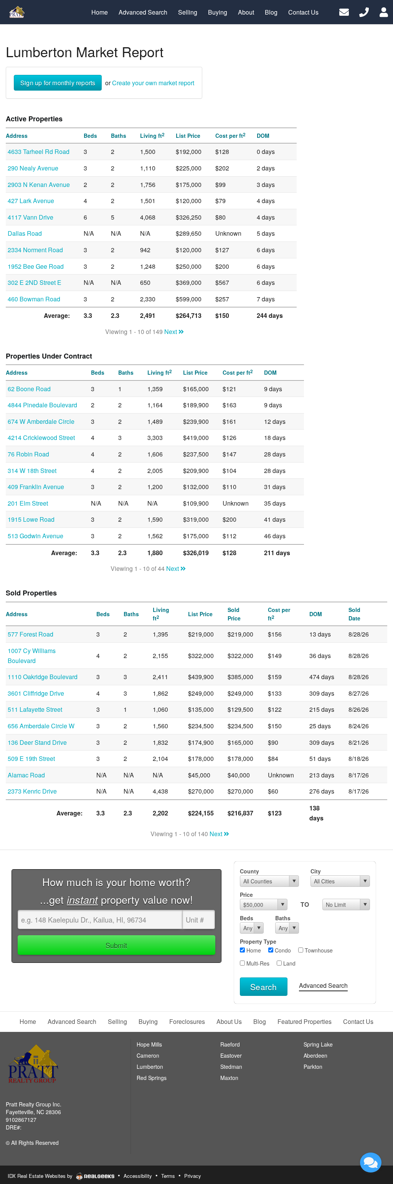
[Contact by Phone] (364, 11)
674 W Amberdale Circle (41, 421)
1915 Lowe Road (31, 519)
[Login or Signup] (384, 11)
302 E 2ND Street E (34, 282)
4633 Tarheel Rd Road (38, 151)
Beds (246, 918)
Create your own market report (153, 82)
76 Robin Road (28, 454)
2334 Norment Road (35, 249)
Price (246, 894)
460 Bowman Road (34, 298)
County (249, 871)
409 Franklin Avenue (36, 486)
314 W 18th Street (32, 470)
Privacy (192, 1175)
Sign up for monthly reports (57, 82)
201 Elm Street (28, 503)
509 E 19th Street (31, 758)
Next (171, 331)
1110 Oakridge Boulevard (43, 676)
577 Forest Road (30, 634)
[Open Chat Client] (370, 1162)
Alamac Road (26, 775)
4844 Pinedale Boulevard (42, 404)
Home (253, 950)
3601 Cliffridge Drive (36, 693)
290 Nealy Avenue (33, 168)
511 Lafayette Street (35, 709)
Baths (283, 918)
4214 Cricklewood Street (41, 437)
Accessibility (138, 1175)
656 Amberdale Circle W (41, 725)
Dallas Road (25, 233)
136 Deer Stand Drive (37, 742)
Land (289, 963)
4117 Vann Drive (30, 217)
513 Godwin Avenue (35, 535)
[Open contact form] (344, 11)
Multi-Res (257, 963)
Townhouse (318, 950)
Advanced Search (323, 985)
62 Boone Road (29, 388)
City (315, 871)
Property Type (258, 941)
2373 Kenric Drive (32, 791)
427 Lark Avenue (31, 200)
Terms (168, 1175)
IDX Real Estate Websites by (41, 1175)
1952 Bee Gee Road (36, 266)
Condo (282, 950)
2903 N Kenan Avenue (39, 184)
